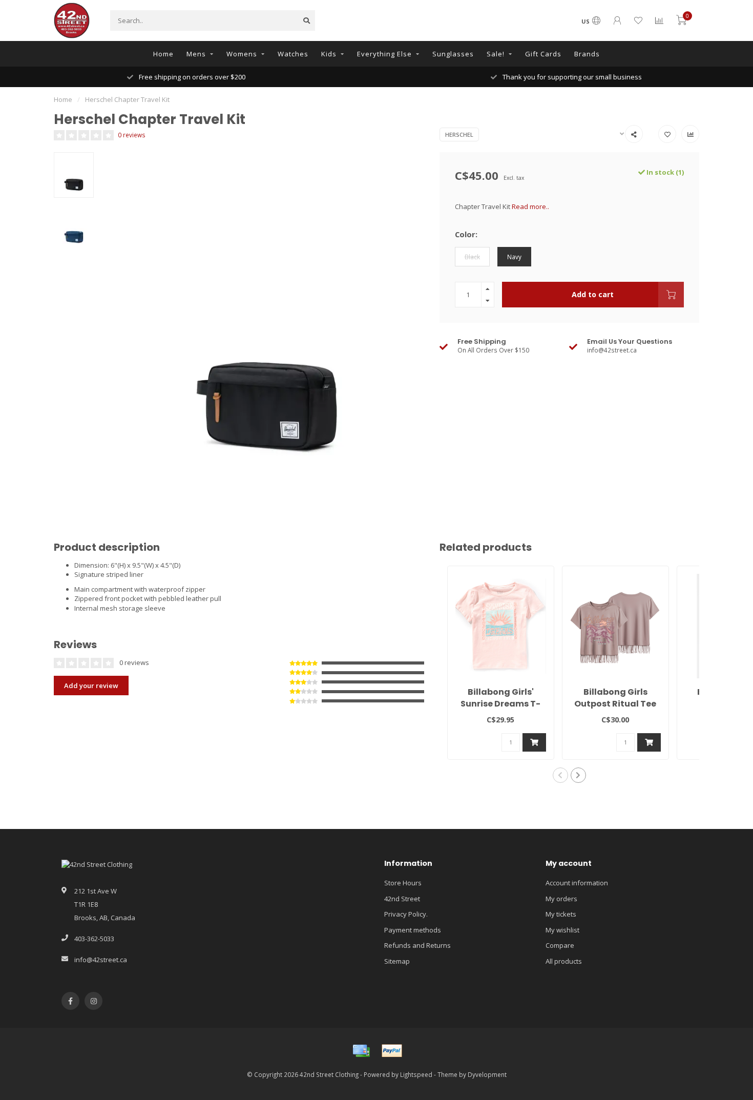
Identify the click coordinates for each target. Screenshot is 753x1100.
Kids (329, 53)
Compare (560, 945)
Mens (196, 53)
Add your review (91, 685)
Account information (577, 882)
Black (472, 257)
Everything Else (384, 53)
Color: (466, 234)
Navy (514, 257)
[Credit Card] (361, 1051)
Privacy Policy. (406, 914)
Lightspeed (416, 1074)
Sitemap (397, 961)
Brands (587, 53)
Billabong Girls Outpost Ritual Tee (615, 698)
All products (564, 961)
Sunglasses (453, 53)
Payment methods (412, 930)
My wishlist (562, 930)
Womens (241, 53)
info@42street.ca (100, 959)
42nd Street (402, 898)
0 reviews (131, 135)
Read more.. (530, 206)
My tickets (561, 914)
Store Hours (403, 882)
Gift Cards (543, 53)
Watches (293, 53)
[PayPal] (392, 1051)
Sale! (496, 53)
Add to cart (593, 294)
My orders (561, 898)
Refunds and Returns (417, 945)
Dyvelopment (487, 1074)
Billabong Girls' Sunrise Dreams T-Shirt (500, 703)
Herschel (459, 134)
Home (163, 53)
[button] (560, 775)
